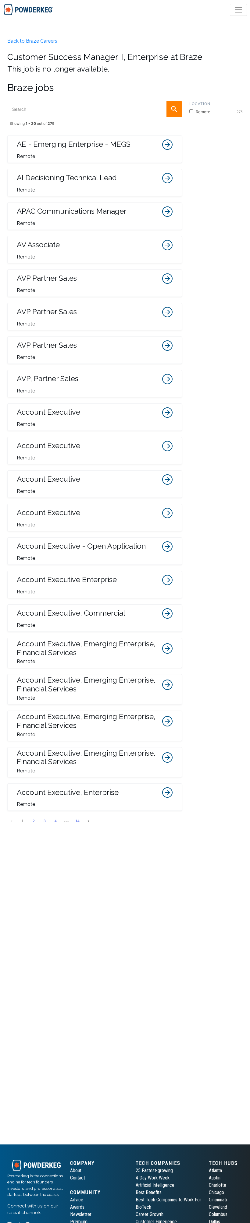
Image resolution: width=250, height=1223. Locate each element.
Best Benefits (149, 1192)
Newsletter (80, 1214)
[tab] (28, 9)
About (75, 1170)
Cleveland (218, 1207)
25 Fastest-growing (154, 1170)
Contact (77, 1178)
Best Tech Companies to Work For (168, 1200)
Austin (214, 1178)
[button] (94, 149)
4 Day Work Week (153, 1178)
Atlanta (215, 1170)
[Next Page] (88, 821)
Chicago (216, 1192)
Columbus (218, 1214)
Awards (77, 1207)
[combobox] (94, 109)
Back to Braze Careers (32, 41)
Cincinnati (218, 1200)
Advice (76, 1200)
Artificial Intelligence (155, 1185)
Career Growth (149, 1214)
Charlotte (217, 1185)
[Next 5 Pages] (66, 821)
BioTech (143, 1207)
